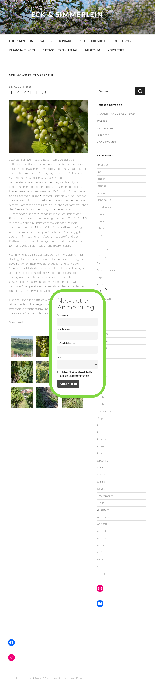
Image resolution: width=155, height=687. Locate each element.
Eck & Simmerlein (67, 14)
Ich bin (61, 357)
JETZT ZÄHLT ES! (27, 92)
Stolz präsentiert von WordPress (63, 678)
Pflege (100, 418)
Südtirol (101, 474)
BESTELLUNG (122, 41)
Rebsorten (102, 439)
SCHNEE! (102, 121)
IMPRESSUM (92, 50)
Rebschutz (102, 432)
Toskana (101, 489)
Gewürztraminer (106, 270)
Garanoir (102, 263)
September (103, 460)
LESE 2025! (103, 135)
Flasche (101, 235)
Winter (101, 559)
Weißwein (102, 552)
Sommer (101, 467)
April (99, 172)
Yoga (99, 566)
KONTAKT (65, 41)
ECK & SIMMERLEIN (21, 41)
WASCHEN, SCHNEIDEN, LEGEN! (117, 114)
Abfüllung (102, 165)
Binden (101, 193)
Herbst (101, 284)
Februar (101, 228)
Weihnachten (104, 517)
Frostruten (103, 249)
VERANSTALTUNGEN (22, 50)
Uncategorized (105, 496)
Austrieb (101, 186)
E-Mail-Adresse (66, 343)
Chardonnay (104, 207)
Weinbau (102, 524)
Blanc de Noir (104, 200)
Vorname (62, 315)
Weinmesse (103, 545)
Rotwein (101, 453)
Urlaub (100, 503)
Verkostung (103, 510)
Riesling (101, 446)
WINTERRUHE (105, 128)
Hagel (100, 277)
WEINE (44, 41)
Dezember (102, 214)
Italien (100, 291)
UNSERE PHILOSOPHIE (93, 41)
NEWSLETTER (115, 50)
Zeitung (101, 573)
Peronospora (104, 411)
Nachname (63, 329)
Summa (101, 482)
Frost (99, 242)
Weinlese (102, 538)
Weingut (101, 531)
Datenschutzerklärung (29, 678)
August (101, 179)
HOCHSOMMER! (107, 142)
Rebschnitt (103, 425)
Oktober (101, 397)
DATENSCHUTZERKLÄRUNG (59, 50)
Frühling (101, 256)
